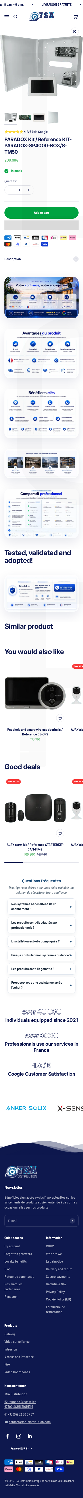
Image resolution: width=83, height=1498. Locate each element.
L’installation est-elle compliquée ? (35, 941)
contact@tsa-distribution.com (30, 1422)
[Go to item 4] (53, 118)
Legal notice (54, 1261)
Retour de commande (19, 1276)
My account (12, 1246)
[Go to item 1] (10, 118)
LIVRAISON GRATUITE (56, 4)
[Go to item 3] (39, 118)
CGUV (50, 1246)
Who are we (54, 1254)
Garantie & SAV (56, 1284)
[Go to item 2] (25, 118)
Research (10, 1296)
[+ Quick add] (60, 718)
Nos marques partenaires (13, 1286)
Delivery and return (59, 1269)
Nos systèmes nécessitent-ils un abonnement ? (33, 906)
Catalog (9, 1334)
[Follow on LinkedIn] (30, 1436)
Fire (7, 1364)
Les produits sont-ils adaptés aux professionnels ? (34, 925)
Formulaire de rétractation (55, 1309)
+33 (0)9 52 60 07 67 (21, 1414)
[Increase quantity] (28, 190)
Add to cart (41, 213)
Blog (7, 1269)
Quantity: (10, 181)
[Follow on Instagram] (19, 1436)
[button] (41, 225)
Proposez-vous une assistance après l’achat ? (36, 985)
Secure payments (58, 1276)
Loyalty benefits (15, 1261)
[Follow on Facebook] (7, 1436)
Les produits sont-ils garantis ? (32, 969)
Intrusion (10, 1349)
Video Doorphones (17, 1372)
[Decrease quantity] (10, 190)
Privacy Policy (55, 1292)
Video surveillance (17, 1341)
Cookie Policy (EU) (58, 1299)
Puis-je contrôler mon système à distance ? (41, 955)
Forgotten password (18, 1254)
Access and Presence (19, 1357)
